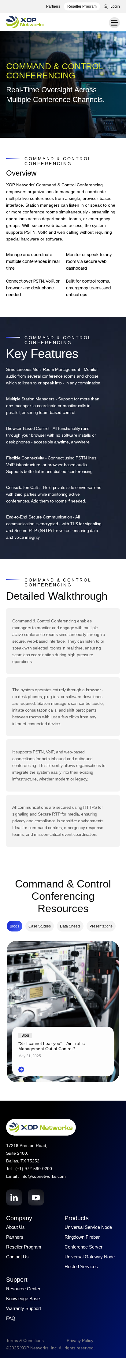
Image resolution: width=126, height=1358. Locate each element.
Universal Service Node (88, 1227)
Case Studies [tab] (39, 926)
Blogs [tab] (14, 926)
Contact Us (17, 1256)
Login (114, 6)
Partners (53, 6)
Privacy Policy (80, 1340)
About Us (15, 1227)
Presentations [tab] (101, 926)
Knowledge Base (23, 1298)
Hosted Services (81, 1266)
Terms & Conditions (25, 1340)
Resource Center (23, 1288)
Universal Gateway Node (90, 1256)
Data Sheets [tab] (70, 926)
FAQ (10, 1318)
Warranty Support (23, 1308)
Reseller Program (82, 6)
